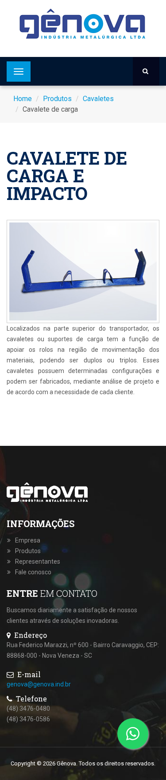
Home (22, 98)
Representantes (37, 561)
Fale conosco (33, 572)
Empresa (27, 540)
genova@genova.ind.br (39, 684)
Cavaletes (98, 98)
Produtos (57, 98)
